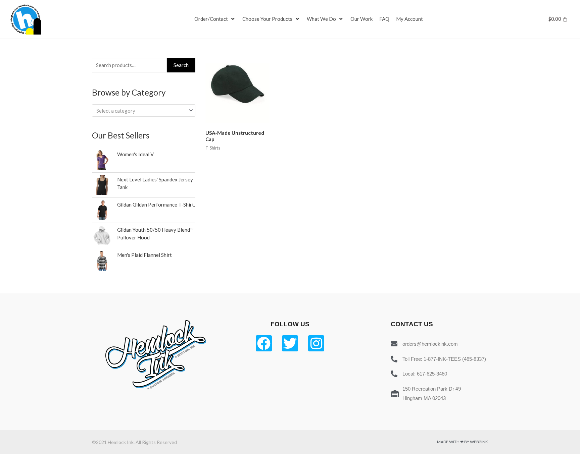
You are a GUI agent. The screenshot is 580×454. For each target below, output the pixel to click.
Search (181, 65)
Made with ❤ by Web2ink (462, 441)
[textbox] (140, 110)
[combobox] (143, 110)
